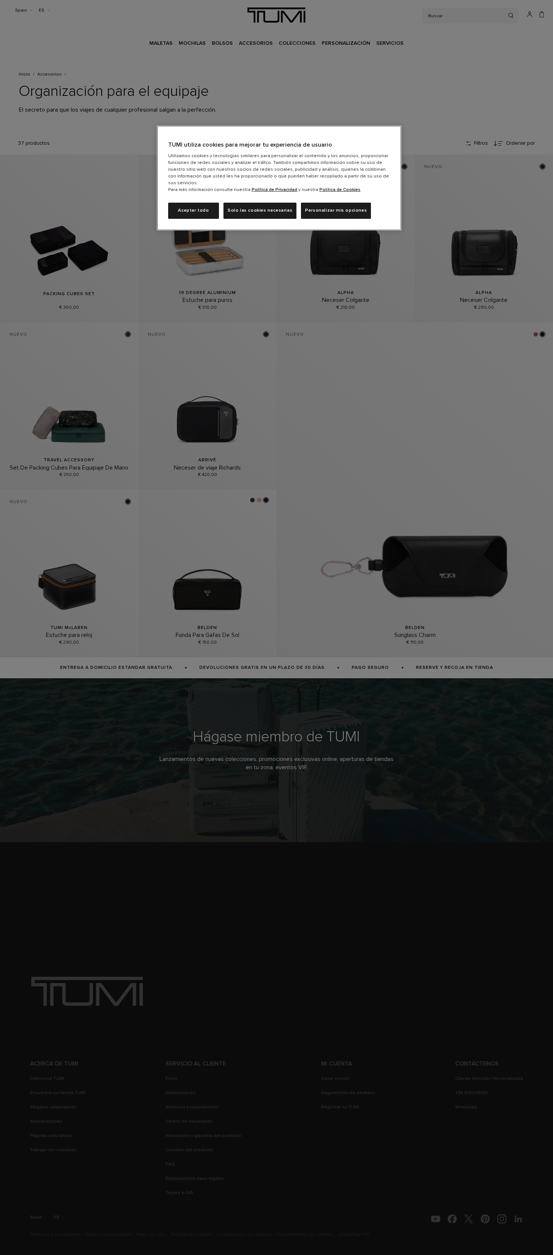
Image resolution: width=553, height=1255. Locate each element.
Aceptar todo (193, 210)
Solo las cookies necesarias (260, 210)
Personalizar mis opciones (336, 210)
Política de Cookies (339, 190)
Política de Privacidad (274, 190)
